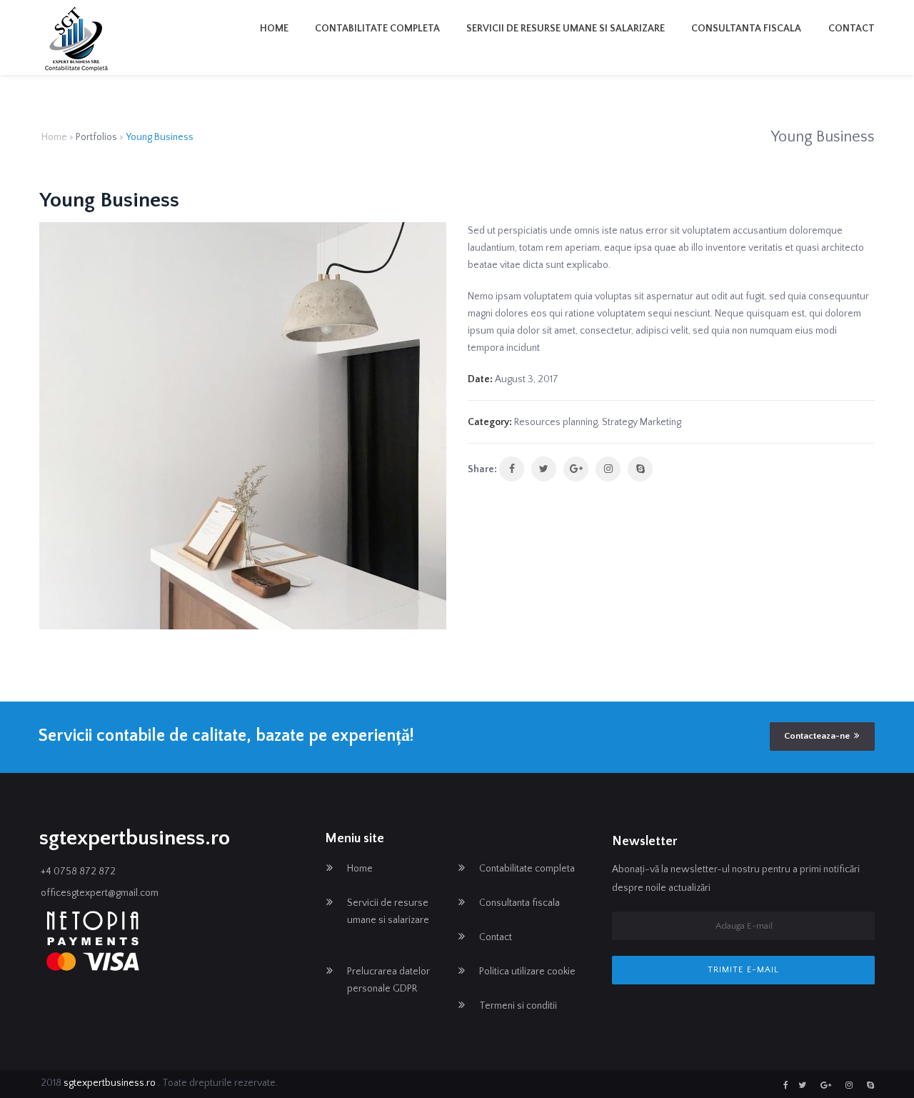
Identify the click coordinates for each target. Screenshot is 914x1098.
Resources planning (556, 422)
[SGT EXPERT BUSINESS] (76, 39)
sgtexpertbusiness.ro (111, 1083)
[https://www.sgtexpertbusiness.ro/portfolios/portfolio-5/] (608, 468)
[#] (785, 1085)
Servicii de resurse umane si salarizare (565, 28)
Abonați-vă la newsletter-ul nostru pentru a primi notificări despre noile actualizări (736, 879)
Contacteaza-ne (817, 736)
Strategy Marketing (641, 422)
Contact (851, 28)
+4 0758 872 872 (78, 871)
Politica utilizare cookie (527, 971)
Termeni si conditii (518, 1006)
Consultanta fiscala (746, 28)
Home (274, 28)
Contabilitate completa (377, 28)
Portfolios (96, 137)
